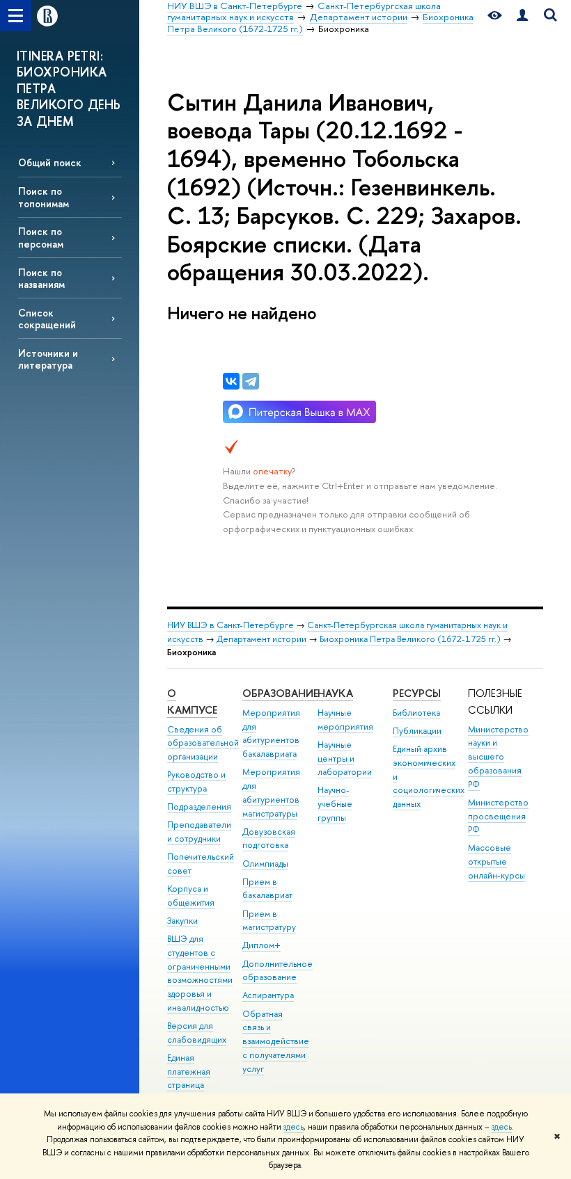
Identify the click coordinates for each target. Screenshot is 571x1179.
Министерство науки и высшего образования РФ (498, 756)
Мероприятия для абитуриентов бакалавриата (271, 733)
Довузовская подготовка (268, 838)
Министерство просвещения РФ (498, 816)
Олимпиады (265, 863)
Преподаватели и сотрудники (199, 831)
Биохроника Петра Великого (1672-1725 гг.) (410, 639)
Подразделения (199, 806)
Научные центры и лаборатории (345, 758)
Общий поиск (49, 162)
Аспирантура (268, 995)
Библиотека (416, 713)
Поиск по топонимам (43, 196)
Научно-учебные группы (335, 804)
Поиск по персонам (40, 237)
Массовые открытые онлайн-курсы (496, 861)
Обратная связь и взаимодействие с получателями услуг (275, 1041)
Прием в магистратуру (269, 920)
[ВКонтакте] (231, 381)
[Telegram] (250, 381)
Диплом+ (261, 945)
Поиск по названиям (41, 278)
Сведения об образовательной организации (203, 743)
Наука (335, 693)
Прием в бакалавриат (267, 888)
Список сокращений (47, 318)
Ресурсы (417, 693)
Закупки (182, 921)
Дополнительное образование (277, 971)
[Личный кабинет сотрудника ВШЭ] (522, 15)
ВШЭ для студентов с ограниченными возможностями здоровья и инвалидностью (200, 973)
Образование (280, 693)
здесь (293, 1126)
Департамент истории (261, 639)
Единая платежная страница (188, 1071)
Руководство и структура (196, 781)
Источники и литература (48, 358)
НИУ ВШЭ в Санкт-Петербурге (230, 625)
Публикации (417, 731)
